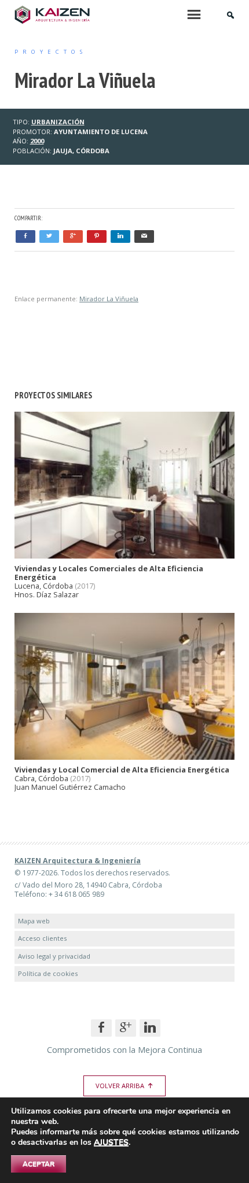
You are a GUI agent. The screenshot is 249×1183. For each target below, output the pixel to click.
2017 (85, 586)
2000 (37, 140)
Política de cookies (48, 973)
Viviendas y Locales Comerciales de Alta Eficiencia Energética (108, 573)
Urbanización (58, 121)
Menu (194, 14)
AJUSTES (111, 1142)
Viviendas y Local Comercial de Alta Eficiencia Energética (121, 770)
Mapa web (34, 920)
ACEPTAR (38, 1164)
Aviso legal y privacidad (54, 956)
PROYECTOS (50, 52)
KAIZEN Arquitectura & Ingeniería (77, 861)
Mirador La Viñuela (108, 298)
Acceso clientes (42, 938)
